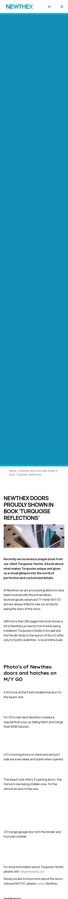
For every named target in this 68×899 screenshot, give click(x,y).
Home (12, 470)
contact (40, 883)
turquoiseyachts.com (32, 871)
